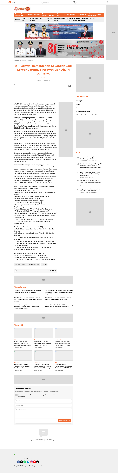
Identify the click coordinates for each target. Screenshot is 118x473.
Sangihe (80, 101)
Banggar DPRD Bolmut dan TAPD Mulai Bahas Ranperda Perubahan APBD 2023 (90, 182)
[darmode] (108, 2)
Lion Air (44, 264)
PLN (78, 104)
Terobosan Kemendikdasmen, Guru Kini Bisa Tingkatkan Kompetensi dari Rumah (27, 291)
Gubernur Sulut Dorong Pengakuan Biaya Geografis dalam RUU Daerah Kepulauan (42, 344)
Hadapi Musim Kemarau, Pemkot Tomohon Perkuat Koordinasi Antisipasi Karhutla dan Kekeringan (22, 367)
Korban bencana (34, 264)
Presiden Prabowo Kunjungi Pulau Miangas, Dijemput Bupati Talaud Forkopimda (58, 298)
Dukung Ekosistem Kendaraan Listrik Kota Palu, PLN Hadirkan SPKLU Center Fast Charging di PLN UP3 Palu (63, 368)
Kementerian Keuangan (21, 264)
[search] (74, 2)
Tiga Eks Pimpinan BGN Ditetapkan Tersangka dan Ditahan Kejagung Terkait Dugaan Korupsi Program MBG (59, 292)
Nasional (30, 60)
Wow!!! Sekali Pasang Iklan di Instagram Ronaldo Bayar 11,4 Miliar (92, 157)
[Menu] (10, 2)
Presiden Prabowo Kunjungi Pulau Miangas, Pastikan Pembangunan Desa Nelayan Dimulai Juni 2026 (28, 299)
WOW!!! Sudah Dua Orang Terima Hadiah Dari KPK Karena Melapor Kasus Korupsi (90, 173)
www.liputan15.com (20, 60)
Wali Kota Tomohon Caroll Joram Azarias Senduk (89, 116)
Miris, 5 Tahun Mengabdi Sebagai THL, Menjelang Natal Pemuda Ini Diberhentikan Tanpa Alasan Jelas (91, 165)
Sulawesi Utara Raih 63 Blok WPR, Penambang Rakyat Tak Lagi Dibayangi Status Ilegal (59, 305)
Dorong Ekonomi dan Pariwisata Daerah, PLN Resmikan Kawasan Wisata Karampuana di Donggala (22, 344)
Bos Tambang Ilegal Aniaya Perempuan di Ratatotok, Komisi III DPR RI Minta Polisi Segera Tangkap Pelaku (26, 306)
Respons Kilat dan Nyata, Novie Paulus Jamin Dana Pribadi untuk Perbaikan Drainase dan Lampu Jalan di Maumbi (63, 345)
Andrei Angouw (83, 108)
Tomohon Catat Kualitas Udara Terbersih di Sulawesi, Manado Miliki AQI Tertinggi (42, 366)
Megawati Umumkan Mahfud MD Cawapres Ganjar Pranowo (90, 189)
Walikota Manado (83, 111)
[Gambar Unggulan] (30, 84)
